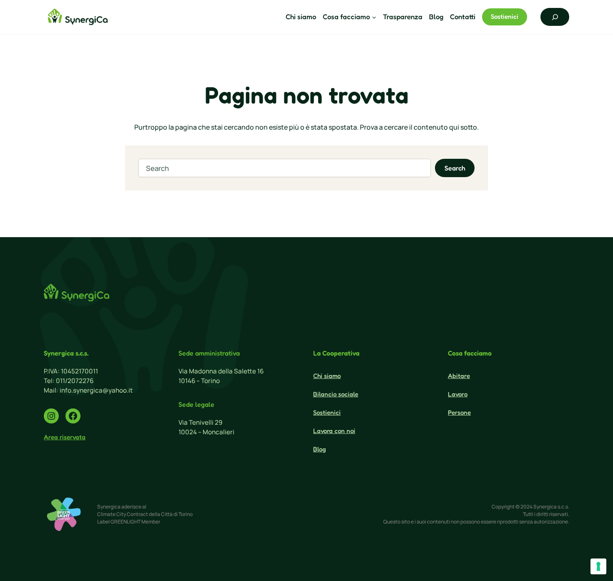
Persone (459, 412)
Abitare (459, 376)
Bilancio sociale (335, 394)
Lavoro (457, 394)
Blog (319, 449)
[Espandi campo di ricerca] (554, 17)
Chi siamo (327, 376)
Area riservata (64, 437)
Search (455, 168)
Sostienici (504, 16)
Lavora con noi (334, 431)
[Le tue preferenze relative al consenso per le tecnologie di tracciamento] (598, 566)
